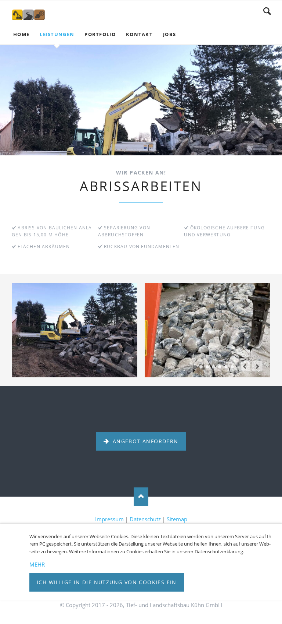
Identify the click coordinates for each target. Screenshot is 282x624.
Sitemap (177, 519)
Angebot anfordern (144, 441)
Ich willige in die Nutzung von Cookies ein (107, 582)
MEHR (37, 564)
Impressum (109, 519)
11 (226, 367)
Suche (267, 11)
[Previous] (244, 366)
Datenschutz (145, 519)
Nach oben (141, 496)
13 (232, 367)
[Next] (257, 366)
